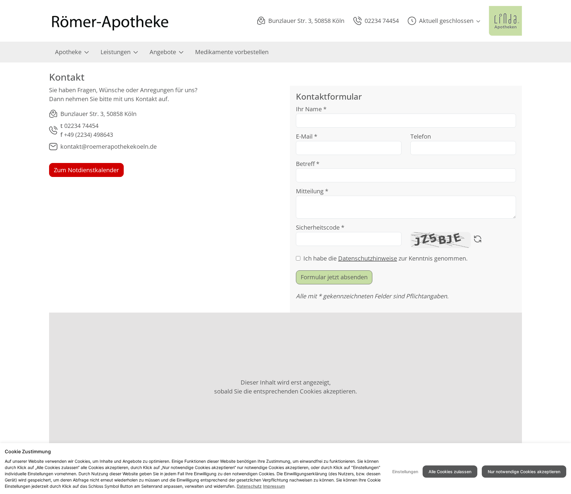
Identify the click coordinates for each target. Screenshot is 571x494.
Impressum (274, 486)
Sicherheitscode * (320, 227)
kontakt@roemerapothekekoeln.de (108, 146)
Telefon (420, 136)
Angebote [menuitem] (163, 52)
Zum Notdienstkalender (86, 170)
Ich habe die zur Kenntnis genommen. (385, 258)
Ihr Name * (311, 109)
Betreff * (307, 164)
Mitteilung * (312, 191)
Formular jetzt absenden (334, 277)
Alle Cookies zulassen (450, 471)
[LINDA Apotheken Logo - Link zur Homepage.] (505, 21)
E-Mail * (306, 136)
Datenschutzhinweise (367, 258)
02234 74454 (81, 126)
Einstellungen (405, 471)
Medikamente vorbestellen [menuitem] (232, 52)
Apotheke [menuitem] (68, 52)
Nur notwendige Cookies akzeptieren (524, 471)
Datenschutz (249, 486)
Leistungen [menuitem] (116, 52)
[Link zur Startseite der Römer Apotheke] (110, 21)
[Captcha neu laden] (477, 240)
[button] (444, 20)
